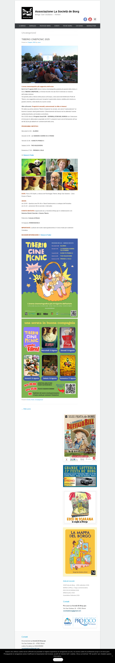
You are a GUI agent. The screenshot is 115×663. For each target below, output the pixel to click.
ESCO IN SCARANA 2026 (71, 590)
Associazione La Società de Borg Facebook (85, 19)
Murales (32, 26)
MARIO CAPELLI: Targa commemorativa (75, 588)
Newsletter (91, 26)
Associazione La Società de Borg (57, 11)
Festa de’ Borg (45, 26)
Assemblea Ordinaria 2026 (71, 595)
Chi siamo (79, 26)
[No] (112, 656)
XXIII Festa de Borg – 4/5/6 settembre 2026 (76, 585)
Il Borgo (22, 26)
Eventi (56, 26)
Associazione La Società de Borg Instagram (95, 19)
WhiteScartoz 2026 (69, 593)
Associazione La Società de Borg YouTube (90, 19)
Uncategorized (39, 399)
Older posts (26, 409)
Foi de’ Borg (67, 26)
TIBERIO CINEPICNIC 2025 (36, 39)
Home (32, 399)
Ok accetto (58, 660)
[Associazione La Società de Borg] (27, 13)
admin (39, 42)
